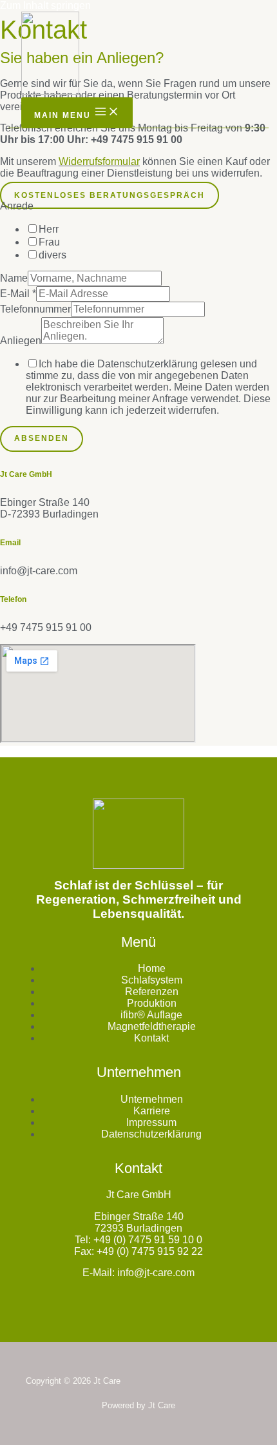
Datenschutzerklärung (151, 1134)
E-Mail (18, 293)
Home (152, 968)
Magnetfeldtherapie (152, 1026)
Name (14, 278)
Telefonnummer (35, 309)
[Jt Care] (50, 54)
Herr (49, 229)
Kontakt (151, 1038)
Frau (49, 242)
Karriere (151, 1110)
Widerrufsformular (99, 161)
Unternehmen (151, 1099)
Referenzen (151, 991)
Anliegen (20, 340)
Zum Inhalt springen (45, 5)
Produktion (152, 1003)
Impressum (151, 1122)
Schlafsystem (151, 980)
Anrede (16, 205)
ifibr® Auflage (151, 1014)
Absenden (41, 438)
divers (52, 254)
